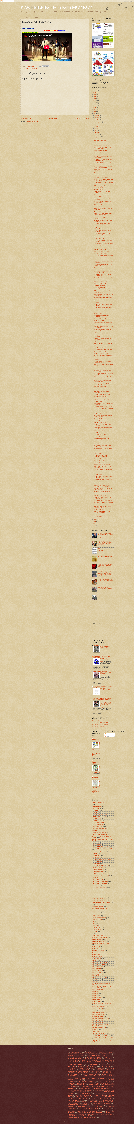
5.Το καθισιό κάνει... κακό (100, 368)
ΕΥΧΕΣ (93, 893)
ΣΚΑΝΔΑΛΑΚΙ (95, 991)
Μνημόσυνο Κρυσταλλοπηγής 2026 (105, 689)
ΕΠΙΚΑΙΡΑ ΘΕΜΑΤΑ (96, 885)
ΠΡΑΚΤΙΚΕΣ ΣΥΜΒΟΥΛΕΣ (98, 972)
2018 (94, 107)
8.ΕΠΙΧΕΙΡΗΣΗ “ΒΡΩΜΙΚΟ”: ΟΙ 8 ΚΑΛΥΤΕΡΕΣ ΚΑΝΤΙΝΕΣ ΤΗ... (102, 486)
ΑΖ (92, 804)
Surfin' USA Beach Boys (99, 285)
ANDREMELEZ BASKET (95, 740)
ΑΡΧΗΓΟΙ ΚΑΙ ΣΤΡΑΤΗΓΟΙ (104, 595)
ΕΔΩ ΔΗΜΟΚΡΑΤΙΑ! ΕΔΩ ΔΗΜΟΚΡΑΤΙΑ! (101, 859)
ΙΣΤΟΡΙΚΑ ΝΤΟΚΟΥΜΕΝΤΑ (98, 914)
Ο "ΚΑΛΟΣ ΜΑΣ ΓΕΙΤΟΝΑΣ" (98, 950)
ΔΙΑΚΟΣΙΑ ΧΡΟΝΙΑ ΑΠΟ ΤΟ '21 (99, 851)
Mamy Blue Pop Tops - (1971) (101, 177)
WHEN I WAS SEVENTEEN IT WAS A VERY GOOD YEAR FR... (103, 214)
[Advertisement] (99, 611)
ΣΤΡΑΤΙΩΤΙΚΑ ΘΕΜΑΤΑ (97, 1008)
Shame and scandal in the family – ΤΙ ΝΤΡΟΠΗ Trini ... (102, 498)
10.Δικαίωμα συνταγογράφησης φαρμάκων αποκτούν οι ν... (101, 456)
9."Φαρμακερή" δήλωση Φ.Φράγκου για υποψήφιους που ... (103, 416)
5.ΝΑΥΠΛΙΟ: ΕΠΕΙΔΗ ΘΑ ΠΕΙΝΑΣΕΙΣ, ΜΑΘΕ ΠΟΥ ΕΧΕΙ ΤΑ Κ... (103, 512)
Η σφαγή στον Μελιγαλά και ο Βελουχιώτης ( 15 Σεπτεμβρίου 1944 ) (105, 565)
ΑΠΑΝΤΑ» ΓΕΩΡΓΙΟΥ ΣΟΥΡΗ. (99, 816)
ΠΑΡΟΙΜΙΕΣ (94, 960)
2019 (94, 105)
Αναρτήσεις (108, 733)
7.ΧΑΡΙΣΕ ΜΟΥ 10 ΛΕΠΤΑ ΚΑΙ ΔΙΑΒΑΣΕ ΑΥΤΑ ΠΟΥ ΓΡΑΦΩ (103, 409)
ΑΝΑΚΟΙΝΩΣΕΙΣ (95, 810)
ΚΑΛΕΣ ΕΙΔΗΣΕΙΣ (96, 915)
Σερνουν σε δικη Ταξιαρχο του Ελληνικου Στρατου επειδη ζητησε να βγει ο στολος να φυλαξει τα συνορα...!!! (105, 535)
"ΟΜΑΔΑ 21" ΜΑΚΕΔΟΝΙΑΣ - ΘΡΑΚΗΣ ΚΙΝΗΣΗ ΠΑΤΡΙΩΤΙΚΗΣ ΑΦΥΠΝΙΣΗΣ (102, 699)
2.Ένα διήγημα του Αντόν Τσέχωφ (102, 394)
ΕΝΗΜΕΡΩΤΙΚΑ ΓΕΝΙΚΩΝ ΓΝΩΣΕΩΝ (100, 875)
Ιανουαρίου (97, 139)
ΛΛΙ (93, 933)
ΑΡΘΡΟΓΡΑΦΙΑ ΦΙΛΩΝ (97, 824)
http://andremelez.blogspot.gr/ (98, 720)
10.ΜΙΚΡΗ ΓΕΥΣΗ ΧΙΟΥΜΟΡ (101, 281)
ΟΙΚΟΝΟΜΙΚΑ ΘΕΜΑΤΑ (97, 956)
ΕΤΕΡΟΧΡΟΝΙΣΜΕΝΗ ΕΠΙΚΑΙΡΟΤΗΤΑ (101, 889)
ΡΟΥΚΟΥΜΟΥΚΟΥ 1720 (100, 283)
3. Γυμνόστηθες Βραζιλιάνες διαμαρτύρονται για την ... (100, 397)
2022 (94, 98)
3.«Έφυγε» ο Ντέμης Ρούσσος (101, 259)
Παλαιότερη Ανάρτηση (82, 118)
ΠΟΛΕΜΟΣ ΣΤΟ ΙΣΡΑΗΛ (97, 966)
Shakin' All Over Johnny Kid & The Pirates (103, 143)
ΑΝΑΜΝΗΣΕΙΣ (95, 812)
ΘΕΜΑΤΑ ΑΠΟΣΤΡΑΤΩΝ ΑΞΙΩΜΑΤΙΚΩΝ (101, 902)
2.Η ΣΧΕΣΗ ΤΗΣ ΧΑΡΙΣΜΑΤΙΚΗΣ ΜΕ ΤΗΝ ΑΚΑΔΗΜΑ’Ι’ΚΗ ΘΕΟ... (102, 148)
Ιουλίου (96, 126)
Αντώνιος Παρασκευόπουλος (100, 671)
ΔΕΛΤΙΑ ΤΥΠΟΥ (95, 842)
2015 (94, 113)
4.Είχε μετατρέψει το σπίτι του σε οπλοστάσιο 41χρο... (101, 153)
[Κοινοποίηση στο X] (45, 66)
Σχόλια (107, 736)
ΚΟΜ (93, 921)
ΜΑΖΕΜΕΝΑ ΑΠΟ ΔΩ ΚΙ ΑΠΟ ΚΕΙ (99, 937)
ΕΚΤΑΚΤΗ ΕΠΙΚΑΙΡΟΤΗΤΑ (98, 867)
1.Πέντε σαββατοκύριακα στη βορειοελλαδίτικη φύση (100, 288)
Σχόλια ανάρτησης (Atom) (32, 121)
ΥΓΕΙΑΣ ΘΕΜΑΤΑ (96, 1031)
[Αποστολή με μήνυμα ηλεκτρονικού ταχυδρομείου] (42, 66)
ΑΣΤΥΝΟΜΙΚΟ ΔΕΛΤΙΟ (97, 826)
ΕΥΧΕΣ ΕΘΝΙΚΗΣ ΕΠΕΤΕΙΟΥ (99, 895)
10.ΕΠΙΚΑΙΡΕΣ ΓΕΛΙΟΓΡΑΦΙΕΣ (101, 247)
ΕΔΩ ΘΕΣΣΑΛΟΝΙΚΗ (97, 861)
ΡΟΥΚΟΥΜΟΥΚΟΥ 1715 (100, 458)
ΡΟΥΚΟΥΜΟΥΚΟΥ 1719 (100, 318)
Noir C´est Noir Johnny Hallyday (101, 353)
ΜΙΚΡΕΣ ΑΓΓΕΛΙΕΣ (96, 946)
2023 (94, 96)
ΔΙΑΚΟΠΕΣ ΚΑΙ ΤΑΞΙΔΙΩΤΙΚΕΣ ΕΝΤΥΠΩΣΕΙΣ (102, 848)
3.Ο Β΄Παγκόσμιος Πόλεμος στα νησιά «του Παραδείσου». (103, 330)
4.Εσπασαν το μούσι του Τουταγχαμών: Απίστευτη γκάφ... (103, 298)
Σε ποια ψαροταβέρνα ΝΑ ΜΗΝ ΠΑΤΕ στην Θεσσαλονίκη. (105, 557)
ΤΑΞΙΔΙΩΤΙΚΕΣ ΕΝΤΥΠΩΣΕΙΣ (98, 1012)
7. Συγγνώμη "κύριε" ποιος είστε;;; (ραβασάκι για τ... (102, 199)
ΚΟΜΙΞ (93, 923)
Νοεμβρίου (97, 117)
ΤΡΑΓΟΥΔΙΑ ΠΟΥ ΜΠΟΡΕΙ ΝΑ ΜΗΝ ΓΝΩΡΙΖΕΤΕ (90, 1112)
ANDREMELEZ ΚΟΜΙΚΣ (95, 763)
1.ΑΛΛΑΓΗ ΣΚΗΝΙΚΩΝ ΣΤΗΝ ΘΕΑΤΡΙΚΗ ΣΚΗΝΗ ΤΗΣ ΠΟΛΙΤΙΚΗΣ (103, 180)
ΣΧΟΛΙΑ (94, 1010)
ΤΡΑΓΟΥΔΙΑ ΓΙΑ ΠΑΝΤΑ (31, 68)
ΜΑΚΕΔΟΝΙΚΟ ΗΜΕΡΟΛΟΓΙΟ (99, 941)
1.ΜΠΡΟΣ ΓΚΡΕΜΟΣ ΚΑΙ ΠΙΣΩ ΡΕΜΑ (103, 355)
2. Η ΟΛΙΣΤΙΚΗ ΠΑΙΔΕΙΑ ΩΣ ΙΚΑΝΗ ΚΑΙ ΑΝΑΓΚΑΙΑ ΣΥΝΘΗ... (103, 503)
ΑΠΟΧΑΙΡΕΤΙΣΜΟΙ (96, 818)
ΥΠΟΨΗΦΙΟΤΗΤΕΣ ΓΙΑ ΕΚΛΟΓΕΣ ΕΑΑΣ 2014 (102, 1037)
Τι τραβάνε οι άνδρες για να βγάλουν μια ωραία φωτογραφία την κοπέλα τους (106, 648)
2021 (94, 100)
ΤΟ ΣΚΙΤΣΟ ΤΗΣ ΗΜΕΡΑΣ (98, 1016)
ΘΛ (92, 904)
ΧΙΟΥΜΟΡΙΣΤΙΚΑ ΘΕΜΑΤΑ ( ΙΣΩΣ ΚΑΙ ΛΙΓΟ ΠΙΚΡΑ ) (81, 1117)
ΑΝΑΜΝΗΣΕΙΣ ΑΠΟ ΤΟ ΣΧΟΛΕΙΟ (99, 814)
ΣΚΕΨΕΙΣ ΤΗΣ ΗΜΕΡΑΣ (97, 997)
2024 (94, 94)
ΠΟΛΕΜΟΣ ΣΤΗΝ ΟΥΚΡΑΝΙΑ (98, 964)
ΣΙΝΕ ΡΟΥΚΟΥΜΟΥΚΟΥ (97, 989)
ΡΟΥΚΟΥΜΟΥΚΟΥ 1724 (100, 140)
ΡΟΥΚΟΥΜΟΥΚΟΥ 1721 (100, 249)
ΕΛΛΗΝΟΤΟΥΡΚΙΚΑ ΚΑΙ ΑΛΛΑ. (99, 873)
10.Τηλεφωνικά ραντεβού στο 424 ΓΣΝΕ (103, 349)
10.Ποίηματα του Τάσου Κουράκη (101, 172)
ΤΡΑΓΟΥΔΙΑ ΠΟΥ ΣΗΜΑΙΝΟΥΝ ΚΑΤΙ (100, 1018)
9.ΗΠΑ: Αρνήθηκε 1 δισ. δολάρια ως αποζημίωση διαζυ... (102, 381)
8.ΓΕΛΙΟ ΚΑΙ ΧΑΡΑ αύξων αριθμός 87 (103, 343)
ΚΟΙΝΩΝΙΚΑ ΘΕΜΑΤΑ (97, 919)
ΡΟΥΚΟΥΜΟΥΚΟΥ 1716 (100, 422)
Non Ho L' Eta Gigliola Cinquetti (101, 320)
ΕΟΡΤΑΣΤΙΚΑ (95, 877)
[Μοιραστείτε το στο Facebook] (47, 66)
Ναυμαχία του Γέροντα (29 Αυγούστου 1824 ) (105, 673)
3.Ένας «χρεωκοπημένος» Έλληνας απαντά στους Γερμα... (102, 507)
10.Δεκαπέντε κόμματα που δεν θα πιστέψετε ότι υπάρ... (102, 316)
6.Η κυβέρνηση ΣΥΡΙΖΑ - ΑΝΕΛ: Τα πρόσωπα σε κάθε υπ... (102, 234)
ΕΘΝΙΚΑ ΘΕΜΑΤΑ (96, 863)
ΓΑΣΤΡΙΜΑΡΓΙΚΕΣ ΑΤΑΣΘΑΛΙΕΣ (99, 834)
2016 (94, 111)
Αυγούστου (97, 124)
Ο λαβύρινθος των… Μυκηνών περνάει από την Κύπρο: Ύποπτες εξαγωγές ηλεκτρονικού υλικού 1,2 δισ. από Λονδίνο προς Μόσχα (105, 704)
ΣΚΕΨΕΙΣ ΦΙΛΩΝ (96, 999)
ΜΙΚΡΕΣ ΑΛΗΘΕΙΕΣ (96, 948)
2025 (94, 92)
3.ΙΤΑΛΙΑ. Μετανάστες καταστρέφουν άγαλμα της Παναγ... (102, 362)
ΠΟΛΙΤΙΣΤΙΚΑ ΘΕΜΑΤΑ (97, 970)
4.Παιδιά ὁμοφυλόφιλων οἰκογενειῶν (102, 333)
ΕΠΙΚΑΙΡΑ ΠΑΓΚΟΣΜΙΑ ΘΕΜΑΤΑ (99, 887)
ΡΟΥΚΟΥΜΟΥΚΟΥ (96, 979)
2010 (94, 526)
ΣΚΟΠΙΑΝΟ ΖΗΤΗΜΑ (97, 1001)
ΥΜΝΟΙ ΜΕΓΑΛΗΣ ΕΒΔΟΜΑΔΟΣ (99, 1033)
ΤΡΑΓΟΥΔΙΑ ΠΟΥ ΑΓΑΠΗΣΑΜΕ (99, 1022)
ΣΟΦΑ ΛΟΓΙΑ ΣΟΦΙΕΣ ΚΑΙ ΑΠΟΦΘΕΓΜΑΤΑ (102, 1003)
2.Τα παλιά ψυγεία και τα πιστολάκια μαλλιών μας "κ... (102, 291)
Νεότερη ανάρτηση (26, 118)
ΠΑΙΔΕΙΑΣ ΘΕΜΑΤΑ (96, 958)
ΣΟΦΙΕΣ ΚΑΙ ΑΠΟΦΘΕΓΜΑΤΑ (99, 1006)
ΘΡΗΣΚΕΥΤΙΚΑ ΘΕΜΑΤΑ (97, 906)
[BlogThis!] (44, 66)
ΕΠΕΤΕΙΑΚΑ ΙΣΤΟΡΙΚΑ (97, 879)
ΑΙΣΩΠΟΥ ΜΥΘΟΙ (96, 808)
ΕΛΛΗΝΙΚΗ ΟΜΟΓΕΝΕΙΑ (97, 871)
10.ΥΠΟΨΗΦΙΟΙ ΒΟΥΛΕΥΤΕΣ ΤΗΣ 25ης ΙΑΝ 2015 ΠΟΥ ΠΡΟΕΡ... (103, 492)
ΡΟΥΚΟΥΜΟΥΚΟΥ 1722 (100, 211)
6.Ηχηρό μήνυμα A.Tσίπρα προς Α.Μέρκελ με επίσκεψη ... (101, 268)
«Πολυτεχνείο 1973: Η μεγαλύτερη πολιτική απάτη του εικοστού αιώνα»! (105, 588)
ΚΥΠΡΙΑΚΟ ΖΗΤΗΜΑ (97, 927)
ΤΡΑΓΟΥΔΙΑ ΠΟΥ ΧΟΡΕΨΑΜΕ (99, 1027)
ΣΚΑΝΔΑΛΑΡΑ (95, 993)
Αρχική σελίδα (53, 118)
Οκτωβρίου (97, 119)
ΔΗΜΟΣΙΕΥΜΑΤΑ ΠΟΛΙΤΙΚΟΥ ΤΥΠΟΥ (100, 846)
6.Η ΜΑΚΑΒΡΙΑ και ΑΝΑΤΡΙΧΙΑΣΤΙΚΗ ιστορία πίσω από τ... (103, 160)
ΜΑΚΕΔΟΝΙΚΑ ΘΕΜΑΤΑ (97, 939)
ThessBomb (96, 645)
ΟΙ (92, 952)
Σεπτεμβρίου (97, 122)
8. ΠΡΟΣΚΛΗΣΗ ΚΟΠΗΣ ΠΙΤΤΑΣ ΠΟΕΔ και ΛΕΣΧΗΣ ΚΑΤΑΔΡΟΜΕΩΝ (103, 167)
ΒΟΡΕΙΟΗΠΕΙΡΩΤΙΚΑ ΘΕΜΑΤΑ (99, 832)
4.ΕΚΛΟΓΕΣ (97, 436)
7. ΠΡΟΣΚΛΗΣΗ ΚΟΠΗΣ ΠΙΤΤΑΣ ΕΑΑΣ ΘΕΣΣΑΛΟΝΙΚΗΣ (103, 163)
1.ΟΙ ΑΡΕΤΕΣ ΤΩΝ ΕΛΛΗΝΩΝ (101, 253)
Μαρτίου (97, 134)
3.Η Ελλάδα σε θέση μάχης (100, 150)
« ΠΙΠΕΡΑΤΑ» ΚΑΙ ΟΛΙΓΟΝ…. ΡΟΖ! (100, 802)
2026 (94, 90)
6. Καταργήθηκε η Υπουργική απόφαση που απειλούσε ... (103, 371)
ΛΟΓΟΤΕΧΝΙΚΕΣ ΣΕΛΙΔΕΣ (98, 935)
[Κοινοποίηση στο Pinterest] (48, 66)
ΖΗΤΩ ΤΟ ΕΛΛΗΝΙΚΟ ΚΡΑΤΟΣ (99, 897)
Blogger (73, 1121)
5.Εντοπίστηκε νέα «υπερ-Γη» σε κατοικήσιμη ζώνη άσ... (101, 439)
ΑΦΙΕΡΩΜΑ (94, 830)
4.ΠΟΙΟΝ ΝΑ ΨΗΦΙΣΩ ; (99, 509)
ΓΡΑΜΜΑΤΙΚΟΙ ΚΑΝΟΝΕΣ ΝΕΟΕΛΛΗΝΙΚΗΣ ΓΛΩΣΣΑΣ (102, 1060)
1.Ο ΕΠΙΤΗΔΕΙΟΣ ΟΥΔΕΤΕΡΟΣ (101, 145)
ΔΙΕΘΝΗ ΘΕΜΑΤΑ (96, 855)
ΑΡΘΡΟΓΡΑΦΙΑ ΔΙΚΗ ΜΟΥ (98, 822)
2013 (94, 521)
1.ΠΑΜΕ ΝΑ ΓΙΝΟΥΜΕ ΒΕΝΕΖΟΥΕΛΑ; (103, 500)
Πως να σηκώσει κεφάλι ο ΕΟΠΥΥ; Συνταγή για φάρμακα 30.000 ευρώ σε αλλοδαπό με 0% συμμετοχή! (105, 543)
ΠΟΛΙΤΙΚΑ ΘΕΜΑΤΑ (96, 968)
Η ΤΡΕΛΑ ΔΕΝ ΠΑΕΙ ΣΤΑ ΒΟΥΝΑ (99, 899)
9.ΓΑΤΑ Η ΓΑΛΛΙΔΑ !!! (99, 313)
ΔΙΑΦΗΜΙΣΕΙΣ (95, 853)
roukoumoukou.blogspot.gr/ (98, 726)
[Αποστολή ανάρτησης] (40, 66)
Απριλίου (97, 132)
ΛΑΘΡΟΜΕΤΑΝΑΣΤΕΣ (97, 929)
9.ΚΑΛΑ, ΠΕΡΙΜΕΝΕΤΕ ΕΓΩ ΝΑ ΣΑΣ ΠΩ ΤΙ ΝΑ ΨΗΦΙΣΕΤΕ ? (103, 346)
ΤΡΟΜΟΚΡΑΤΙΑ (95, 1029)
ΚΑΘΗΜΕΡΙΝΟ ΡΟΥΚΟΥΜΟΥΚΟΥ (56, 7)
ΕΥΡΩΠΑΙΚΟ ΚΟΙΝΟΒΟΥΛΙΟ (98, 891)
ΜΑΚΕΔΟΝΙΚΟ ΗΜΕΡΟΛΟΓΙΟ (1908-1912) (101, 943)
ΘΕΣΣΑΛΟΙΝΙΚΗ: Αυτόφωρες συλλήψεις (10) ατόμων (106, 660)
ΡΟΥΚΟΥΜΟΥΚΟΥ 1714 (100, 495)
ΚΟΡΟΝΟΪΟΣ (95, 925)
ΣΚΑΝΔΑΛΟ (94, 995)
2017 (94, 109)
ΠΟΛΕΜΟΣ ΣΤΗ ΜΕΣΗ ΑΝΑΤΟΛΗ (99, 962)
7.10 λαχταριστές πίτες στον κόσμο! (102, 341)
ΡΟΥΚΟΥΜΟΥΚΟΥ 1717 (100, 386)
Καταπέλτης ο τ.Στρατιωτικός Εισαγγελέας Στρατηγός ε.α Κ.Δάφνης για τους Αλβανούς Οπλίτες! (104, 573)
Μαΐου (96, 130)
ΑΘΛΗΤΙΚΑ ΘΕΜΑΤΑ (96, 806)
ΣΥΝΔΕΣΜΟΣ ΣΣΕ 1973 (95, 778)
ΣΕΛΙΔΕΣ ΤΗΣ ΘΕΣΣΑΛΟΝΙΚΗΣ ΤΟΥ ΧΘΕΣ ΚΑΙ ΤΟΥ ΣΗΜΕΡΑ (95, 1101)
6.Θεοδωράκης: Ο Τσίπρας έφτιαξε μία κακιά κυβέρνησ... (103, 195)
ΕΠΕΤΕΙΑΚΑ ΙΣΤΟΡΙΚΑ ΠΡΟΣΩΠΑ (100, 883)
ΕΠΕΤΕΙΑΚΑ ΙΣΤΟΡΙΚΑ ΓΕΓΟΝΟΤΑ (100, 881)
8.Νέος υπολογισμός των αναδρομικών (103, 311)
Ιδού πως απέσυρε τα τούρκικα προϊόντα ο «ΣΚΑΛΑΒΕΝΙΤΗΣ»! (105, 580)
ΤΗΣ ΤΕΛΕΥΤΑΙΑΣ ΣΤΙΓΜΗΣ (98, 1014)
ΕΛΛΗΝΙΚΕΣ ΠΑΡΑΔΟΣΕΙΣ (98, 869)
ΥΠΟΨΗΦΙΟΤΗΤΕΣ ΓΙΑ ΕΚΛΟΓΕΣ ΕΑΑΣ (101, 1035)
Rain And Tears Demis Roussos (101, 251)
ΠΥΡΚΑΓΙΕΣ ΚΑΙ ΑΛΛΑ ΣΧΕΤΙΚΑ (99, 977)
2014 (94, 519)
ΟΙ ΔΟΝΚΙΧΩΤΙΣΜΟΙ (96, 954)
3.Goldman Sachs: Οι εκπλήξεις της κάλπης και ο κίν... (102, 224)
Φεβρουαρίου (98, 136)
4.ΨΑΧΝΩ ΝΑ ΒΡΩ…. (99, 189)
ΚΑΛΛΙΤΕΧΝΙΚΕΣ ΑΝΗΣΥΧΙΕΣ (99, 918)
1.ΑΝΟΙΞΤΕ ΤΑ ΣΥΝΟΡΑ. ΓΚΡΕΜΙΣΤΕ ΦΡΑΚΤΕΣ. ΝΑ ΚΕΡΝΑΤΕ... (103, 323)
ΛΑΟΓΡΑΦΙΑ (95, 931)
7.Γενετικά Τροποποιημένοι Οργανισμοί (103, 483)
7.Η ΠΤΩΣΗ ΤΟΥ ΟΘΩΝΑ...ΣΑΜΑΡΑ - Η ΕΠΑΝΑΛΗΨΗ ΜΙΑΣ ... (103, 272)
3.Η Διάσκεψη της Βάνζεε (100, 434)
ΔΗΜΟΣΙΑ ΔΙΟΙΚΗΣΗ (96, 844)
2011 (94, 523)
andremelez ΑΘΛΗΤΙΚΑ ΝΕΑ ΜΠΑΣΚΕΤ (101, 722)
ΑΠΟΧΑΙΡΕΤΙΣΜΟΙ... (97, 820)
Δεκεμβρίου (97, 115)
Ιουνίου (96, 128)
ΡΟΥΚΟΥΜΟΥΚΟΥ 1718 (100, 351)
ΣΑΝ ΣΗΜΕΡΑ (95, 981)
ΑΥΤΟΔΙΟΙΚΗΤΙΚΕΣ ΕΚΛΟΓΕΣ (99, 828)
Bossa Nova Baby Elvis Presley (101, 389)
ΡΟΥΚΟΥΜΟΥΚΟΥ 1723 (100, 175)
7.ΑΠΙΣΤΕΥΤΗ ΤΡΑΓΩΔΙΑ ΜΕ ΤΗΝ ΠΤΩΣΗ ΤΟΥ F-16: (102, 237)
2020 (94, 103)
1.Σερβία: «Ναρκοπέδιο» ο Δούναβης (102, 464)
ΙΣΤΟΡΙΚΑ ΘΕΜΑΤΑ (96, 912)
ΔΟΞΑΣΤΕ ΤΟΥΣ (96, 857)
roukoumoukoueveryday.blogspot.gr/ (100, 724)
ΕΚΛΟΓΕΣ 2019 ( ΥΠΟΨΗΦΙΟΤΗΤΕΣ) (100, 865)
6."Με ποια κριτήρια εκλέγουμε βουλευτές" (103, 406)
